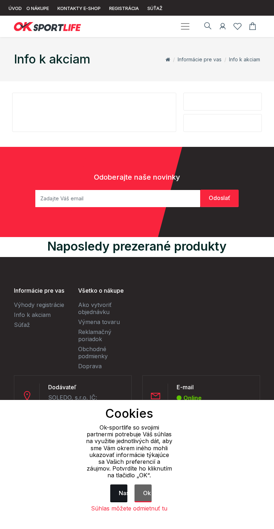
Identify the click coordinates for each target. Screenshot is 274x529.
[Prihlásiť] (222, 27)
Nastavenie (123, 493)
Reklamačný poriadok (94, 335)
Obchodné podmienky (93, 352)
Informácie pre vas (200, 59)
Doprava (90, 366)
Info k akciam (244, 59)
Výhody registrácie (39, 304)
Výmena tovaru (99, 321)
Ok (147, 493)
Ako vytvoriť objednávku (95, 308)
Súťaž (22, 324)
